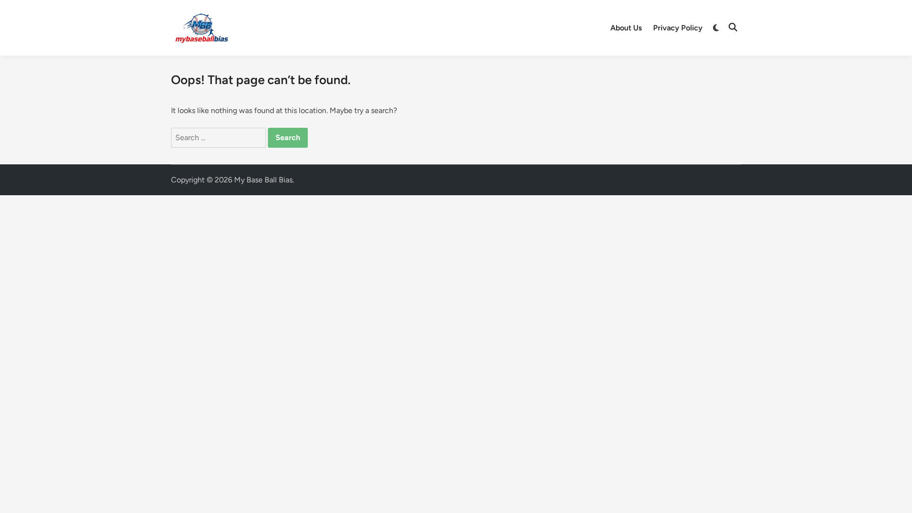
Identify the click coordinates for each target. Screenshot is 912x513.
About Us (626, 27)
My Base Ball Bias (263, 179)
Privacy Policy (678, 27)
